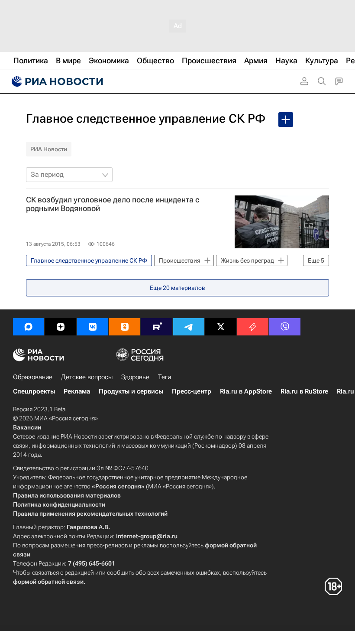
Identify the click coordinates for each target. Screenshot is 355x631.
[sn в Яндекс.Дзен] (60, 326)
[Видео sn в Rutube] (156, 326)
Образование (32, 377)
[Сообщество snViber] (284, 326)
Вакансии (27, 427)
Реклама (77, 391)
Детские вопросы (87, 377)
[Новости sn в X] (220, 326)
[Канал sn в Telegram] (188, 326)
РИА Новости (48, 149)
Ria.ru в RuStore (304, 391)
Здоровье (135, 377)
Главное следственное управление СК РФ (145, 118)
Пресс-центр (191, 391)
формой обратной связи (48, 581)
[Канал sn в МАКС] (28, 326)
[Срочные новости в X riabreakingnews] (252, 326)
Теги (164, 377)
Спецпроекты (34, 391)
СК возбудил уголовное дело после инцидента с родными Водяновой (113, 204)
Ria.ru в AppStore (246, 391)
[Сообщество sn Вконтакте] (92, 326)
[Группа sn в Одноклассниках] (124, 326)
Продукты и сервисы (131, 391)
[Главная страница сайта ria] (56, 81)
